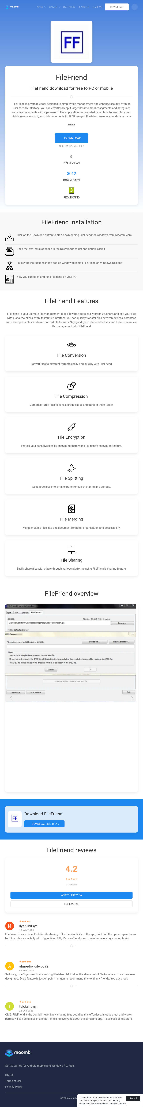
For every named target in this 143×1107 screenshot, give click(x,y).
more (71, 124)
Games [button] (53, 7)
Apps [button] (40, 7)
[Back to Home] (12, 7)
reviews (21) (71, 903)
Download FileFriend (45, 823)
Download (116, 7)
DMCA (9, 1075)
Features (83, 7)
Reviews (97, 7)
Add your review (71, 895)
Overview (69, 7)
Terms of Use (13, 1081)
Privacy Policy (13, 1087)
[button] (134, 7)
